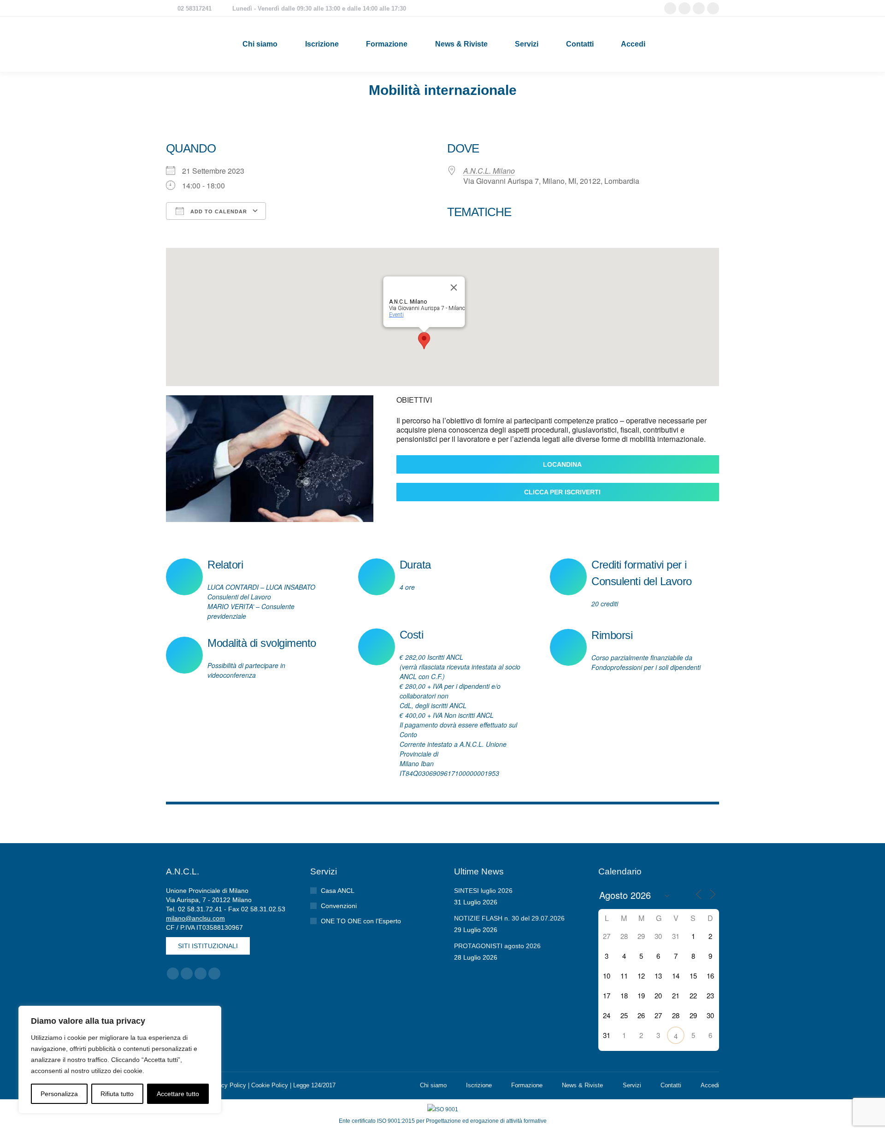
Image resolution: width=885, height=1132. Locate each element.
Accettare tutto (178, 1093)
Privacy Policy (226, 1085)
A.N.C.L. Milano (489, 170)
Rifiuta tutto (117, 1093)
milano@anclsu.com (195, 918)
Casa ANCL (337, 890)
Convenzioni (339, 905)
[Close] (454, 287)
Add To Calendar (218, 211)
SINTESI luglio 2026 (483, 890)
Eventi (396, 314)
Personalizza (59, 1093)
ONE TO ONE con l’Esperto (361, 921)
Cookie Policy (269, 1085)
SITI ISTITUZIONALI (208, 946)
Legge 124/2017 (314, 1085)
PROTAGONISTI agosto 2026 (497, 946)
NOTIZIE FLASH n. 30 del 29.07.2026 (509, 918)
